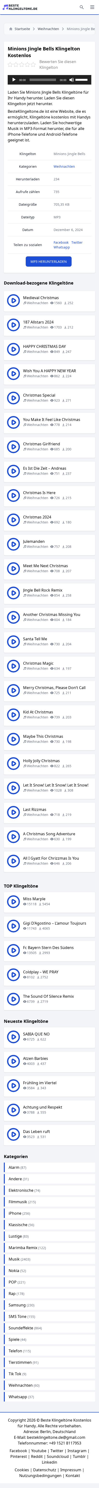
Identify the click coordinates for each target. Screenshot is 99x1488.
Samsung (17, 1305)
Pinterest (18, 1456)
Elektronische (21, 1190)
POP (13, 1282)
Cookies (22, 1469)
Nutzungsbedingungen (40, 1475)
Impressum (70, 1469)
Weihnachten (48, 29)
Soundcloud (58, 1456)
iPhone (15, 1213)
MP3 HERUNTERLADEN (49, 261)
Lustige (15, 1236)
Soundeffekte (21, 1328)
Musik (14, 1259)
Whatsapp (62, 247)
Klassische (18, 1224)
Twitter (77, 242)
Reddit (37, 1456)
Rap (12, 1293)
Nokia (14, 1270)
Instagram (77, 1450)
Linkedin (49, 1462)
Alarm (14, 1167)
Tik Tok (15, 1373)
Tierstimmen (20, 1362)
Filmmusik (18, 1201)
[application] (49, 80)
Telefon (15, 1350)
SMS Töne (17, 1316)
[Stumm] (71, 79)
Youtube (38, 1450)
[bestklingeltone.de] (21, 7)
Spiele (14, 1339)
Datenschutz (44, 1469)
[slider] (82, 79)
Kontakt (73, 1475)
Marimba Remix (23, 1247)
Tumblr (79, 1456)
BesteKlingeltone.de (26, 111)
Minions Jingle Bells (69, 153)
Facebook (61, 242)
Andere (15, 1178)
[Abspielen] (14, 79)
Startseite (22, 29)
